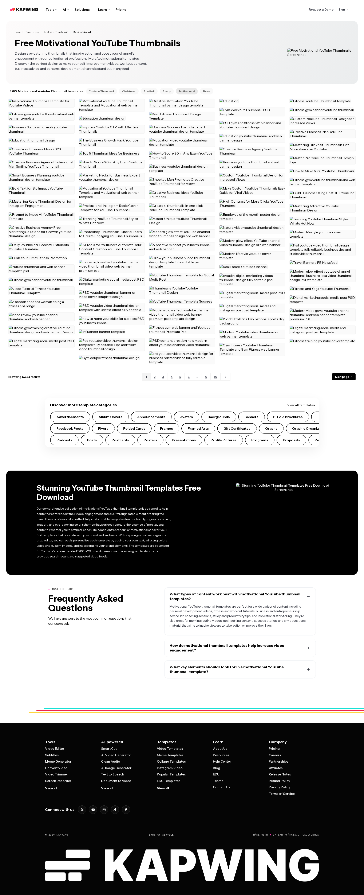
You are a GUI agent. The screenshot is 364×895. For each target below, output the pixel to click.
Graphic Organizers (308, 428)
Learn (102, 9)
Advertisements (70, 417)
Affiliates (276, 768)
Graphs (271, 428)
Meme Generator (58, 761)
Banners (251, 417)
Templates (32, 32)
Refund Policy (279, 781)
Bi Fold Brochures (288, 417)
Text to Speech (112, 774)
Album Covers (110, 417)
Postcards (120, 440)
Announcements (151, 417)
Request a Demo (321, 9)
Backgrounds (219, 417)
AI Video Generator (116, 755)
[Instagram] (104, 809)
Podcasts (64, 440)
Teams (218, 781)
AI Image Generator (116, 768)
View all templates (301, 405)
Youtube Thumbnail (56, 32)
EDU (216, 774)
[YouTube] (93, 809)
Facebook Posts (69, 428)
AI (64, 9)
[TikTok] (115, 809)
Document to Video (116, 781)
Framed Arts (198, 428)
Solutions (82, 9)
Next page (342, 376)
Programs (259, 440)
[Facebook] (126, 809)
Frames (166, 428)
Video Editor (54, 749)
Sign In (343, 9)
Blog (216, 768)
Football (149, 91)
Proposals (291, 440)
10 (215, 377)
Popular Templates (171, 774)
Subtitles (52, 755)
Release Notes (280, 774)
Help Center (222, 761)
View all (51, 788)
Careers (275, 755)
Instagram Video (170, 768)
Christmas (128, 91)
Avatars (186, 417)
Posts (92, 440)
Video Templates (170, 749)
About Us (220, 749)
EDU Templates (168, 781)
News (206, 91)
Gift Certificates (236, 428)
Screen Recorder (58, 781)
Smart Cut (109, 749)
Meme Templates (170, 755)
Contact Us (221, 787)
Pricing (120, 10)
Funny (167, 91)
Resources (221, 755)
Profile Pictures (224, 440)
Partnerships (278, 761)
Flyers (103, 428)
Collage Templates (171, 761)
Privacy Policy (279, 787)
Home (18, 32)
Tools (50, 9)
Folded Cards (134, 428)
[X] (82, 809)
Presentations (184, 440)
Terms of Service (282, 794)
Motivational (82, 32)
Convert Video (56, 768)
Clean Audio (110, 761)
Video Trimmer (56, 774)
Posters (150, 440)
